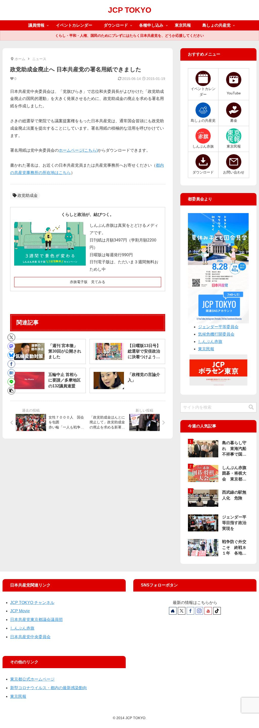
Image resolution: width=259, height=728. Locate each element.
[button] (11, 390)
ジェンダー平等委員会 (218, 327)
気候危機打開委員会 (216, 334)
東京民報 (206, 349)
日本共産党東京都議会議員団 (36, 619)
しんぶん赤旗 (210, 341)
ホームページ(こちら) (78, 150)
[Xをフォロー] (181, 611)
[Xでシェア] (11, 337)
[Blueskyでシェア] (11, 355)
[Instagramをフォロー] (199, 611)
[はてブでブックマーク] (11, 373)
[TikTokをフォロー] (217, 611)
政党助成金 (27, 195)
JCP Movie (20, 611)
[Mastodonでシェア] (11, 346)
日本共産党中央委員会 (30, 637)
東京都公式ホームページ (32, 679)
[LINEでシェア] (11, 382)
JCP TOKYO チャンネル (32, 602)
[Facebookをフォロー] (190, 611)
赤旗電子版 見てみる (87, 282)
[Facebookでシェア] (11, 364)
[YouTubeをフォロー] (208, 611)
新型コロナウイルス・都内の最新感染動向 (48, 688)
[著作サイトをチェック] (173, 611)
